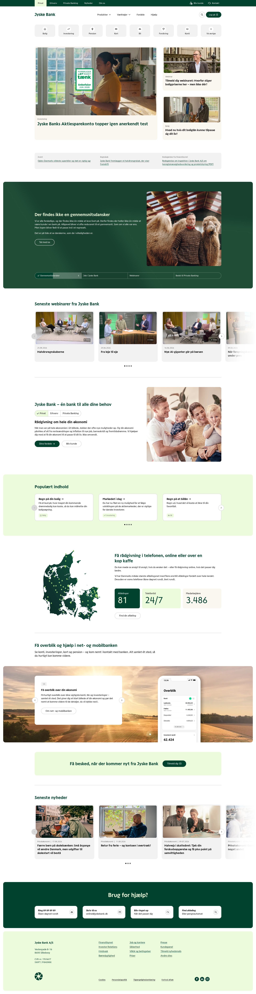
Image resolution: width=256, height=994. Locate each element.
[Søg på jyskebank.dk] (202, 15)
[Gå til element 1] (124, 366)
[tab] (58, 276)
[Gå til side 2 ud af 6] (122, 700)
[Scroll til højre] (222, 336)
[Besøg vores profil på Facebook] (197, 979)
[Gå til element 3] (129, 366)
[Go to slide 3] (129, 524)
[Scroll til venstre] (34, 336)
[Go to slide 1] (124, 524)
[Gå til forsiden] (45, 14)
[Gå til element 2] (126, 366)
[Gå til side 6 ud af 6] (35, 700)
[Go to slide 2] (126, 524)
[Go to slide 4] (131, 524)
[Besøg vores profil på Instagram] (207, 979)
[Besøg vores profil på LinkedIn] (202, 979)
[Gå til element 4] (131, 366)
